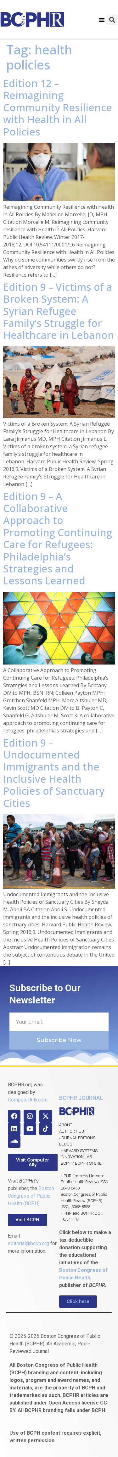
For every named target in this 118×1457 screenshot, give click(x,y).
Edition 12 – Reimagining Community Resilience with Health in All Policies (57, 107)
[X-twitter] (45, 1116)
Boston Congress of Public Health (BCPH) (31, 1195)
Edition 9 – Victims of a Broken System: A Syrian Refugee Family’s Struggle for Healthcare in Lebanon (58, 311)
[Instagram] (30, 1116)
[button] (101, 20)
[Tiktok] (45, 1129)
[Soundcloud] (14, 1141)
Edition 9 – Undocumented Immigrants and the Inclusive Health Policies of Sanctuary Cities (53, 773)
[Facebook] (14, 1116)
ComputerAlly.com (28, 1100)
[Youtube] (30, 1129)
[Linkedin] (14, 1129)
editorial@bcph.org (28, 1243)
